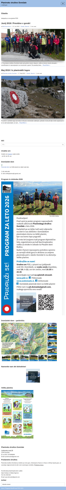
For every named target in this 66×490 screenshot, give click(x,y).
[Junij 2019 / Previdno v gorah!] (33, 45)
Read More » (46, 65)
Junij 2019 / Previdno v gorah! (15, 23)
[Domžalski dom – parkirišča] (29, 361)
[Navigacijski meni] (63, 3)
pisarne (10, 154)
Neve (2, 488)
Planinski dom (5, 167)
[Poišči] (63, 144)
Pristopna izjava (38, 465)
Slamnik (27, 26)
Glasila (22, 26)
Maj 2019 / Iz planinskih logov (15, 70)
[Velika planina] (17, 438)
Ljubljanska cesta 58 (7, 450)
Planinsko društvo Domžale (10, 73)
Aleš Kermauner (7, 26)
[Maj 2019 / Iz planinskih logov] (33, 97)
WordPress (13, 488)
